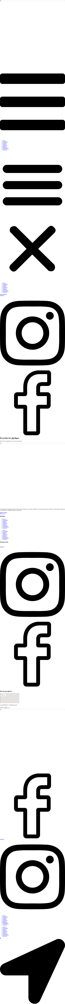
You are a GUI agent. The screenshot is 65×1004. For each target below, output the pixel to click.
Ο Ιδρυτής (5, 142)
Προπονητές (5, 145)
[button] (32, 216)
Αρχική (4, 140)
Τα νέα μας (5, 149)
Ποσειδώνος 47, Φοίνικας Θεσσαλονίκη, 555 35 (5, 688)
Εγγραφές (4, 146)
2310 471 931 (3, 544)
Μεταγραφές (5, 147)
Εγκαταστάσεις (6, 148)
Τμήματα (4, 144)
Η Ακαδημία (5, 141)
